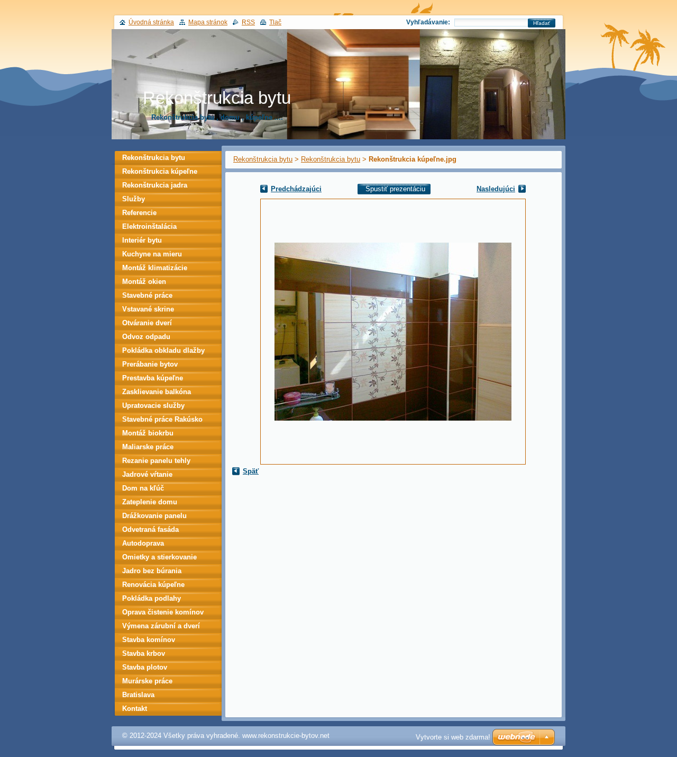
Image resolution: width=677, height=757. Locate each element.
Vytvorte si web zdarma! (453, 737)
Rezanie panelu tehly (156, 461)
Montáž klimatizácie (154, 268)
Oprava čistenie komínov (163, 612)
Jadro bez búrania (151, 571)
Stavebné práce (147, 295)
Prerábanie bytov (150, 364)
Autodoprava (143, 543)
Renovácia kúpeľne (153, 585)
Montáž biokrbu (147, 433)
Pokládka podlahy (151, 598)
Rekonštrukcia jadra (154, 185)
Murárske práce (147, 681)
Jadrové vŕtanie (147, 474)
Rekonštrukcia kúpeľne (159, 171)
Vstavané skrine (148, 309)
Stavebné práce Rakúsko (162, 419)
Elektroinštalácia (149, 226)
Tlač (275, 22)
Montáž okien (144, 282)
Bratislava (138, 695)
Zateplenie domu (149, 502)
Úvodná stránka (151, 22)
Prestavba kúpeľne (152, 378)
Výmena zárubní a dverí (161, 626)
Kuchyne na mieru (152, 254)
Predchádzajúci (296, 189)
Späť (251, 471)
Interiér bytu (142, 240)
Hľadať (541, 23)
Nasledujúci (496, 189)
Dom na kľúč (143, 488)
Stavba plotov (144, 667)
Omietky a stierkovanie (159, 557)
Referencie (139, 213)
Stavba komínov (148, 640)
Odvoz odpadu (146, 337)
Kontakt (134, 709)
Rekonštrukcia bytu (262, 159)
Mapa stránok (207, 22)
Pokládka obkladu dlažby (163, 350)
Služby (133, 199)
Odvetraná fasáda (150, 529)
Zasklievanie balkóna (156, 392)
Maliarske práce (147, 447)
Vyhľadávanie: (428, 22)
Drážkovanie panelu (154, 516)
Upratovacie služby (153, 405)
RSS (248, 22)
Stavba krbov (143, 653)
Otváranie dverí (147, 323)
